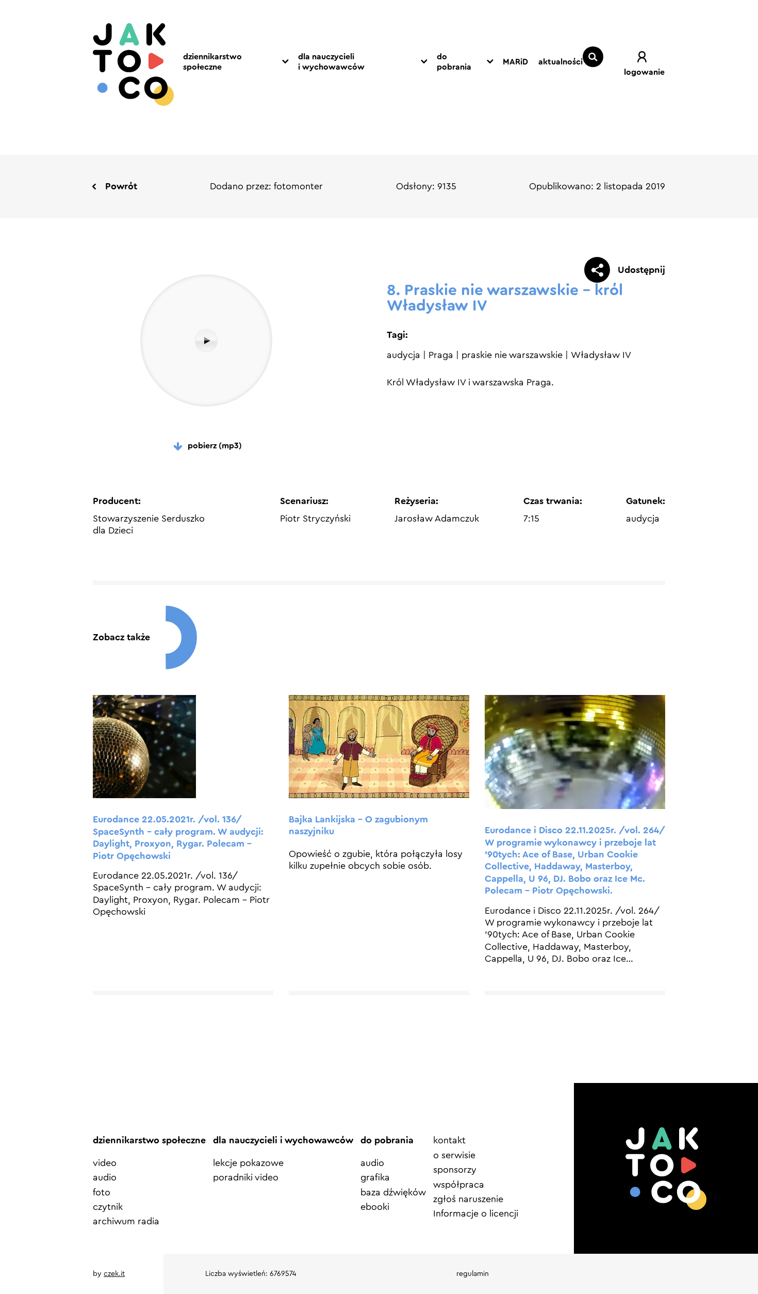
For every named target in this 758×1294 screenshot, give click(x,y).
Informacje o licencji (475, 1213)
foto (101, 1192)
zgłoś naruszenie (468, 1199)
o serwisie (454, 1155)
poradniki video (245, 1177)
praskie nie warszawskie (512, 355)
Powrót (121, 186)
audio (105, 1177)
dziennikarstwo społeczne (212, 62)
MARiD (515, 62)
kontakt (449, 1140)
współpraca (458, 1184)
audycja (403, 355)
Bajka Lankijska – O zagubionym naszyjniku (358, 825)
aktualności (560, 62)
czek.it (114, 1273)
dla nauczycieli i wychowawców (331, 62)
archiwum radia (126, 1221)
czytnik (108, 1206)
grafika (375, 1177)
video (105, 1163)
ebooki (374, 1206)
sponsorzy (454, 1169)
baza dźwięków (393, 1192)
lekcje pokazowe (248, 1163)
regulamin (472, 1273)
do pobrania (454, 62)
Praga (441, 355)
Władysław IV (601, 355)
